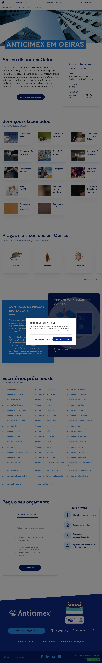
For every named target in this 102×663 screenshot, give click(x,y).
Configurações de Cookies (41, 339)
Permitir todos (62, 339)
